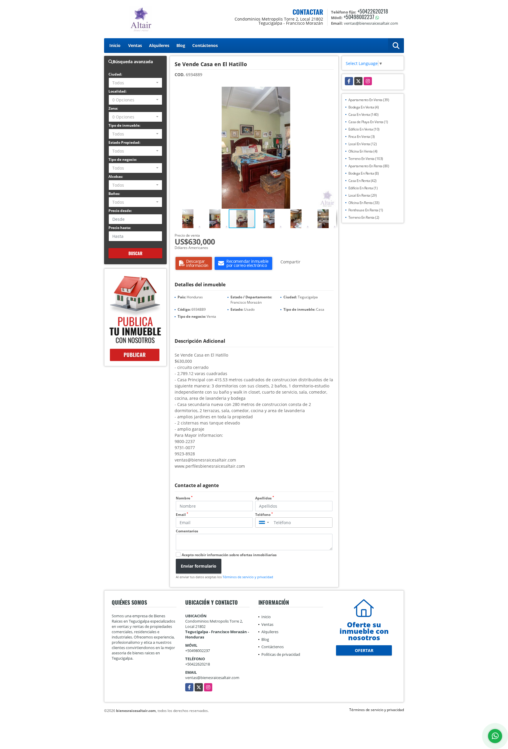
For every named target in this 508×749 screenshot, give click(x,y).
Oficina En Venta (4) (362, 151)
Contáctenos (205, 45)
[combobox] (135, 83)
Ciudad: (115, 74)
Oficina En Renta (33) (364, 202)
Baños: (114, 193)
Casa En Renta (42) (362, 180)
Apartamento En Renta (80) (368, 165)
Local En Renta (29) (362, 195)
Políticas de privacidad (280, 654)
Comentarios (187, 531)
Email (182, 514)
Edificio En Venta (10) (364, 129)
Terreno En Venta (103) (365, 158)
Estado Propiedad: (124, 142)
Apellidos (264, 498)
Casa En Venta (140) (363, 114)
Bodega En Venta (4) (363, 107)
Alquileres (159, 45)
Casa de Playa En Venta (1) (368, 121)
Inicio (115, 45)
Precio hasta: (119, 227)
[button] (332, 92)
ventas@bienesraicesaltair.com (212, 677)
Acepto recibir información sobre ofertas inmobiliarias (229, 554)
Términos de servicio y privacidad (248, 577)
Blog (180, 45)
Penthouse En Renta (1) (365, 210)
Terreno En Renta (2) (363, 217)
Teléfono (264, 514)
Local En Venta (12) (362, 143)
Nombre (184, 498)
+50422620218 (372, 11)
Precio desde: (120, 210)
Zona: (113, 108)
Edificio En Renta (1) (363, 187)
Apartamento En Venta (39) (368, 99)
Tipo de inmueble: (124, 125)
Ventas (135, 45)
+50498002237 (359, 17)
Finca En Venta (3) (361, 136)
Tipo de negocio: (122, 159)
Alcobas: (115, 176)
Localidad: (117, 91)
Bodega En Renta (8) (363, 173)
